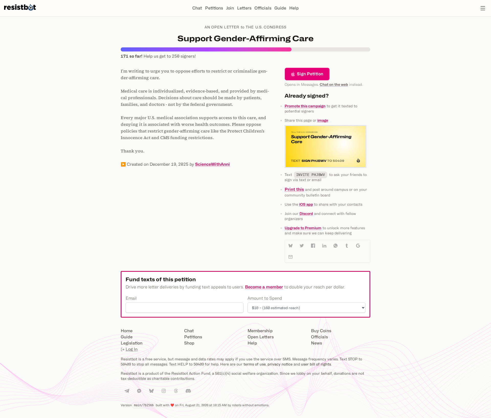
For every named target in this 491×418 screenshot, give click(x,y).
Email (131, 298)
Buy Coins (321, 330)
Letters (244, 8)
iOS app (306, 204)
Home (126, 330)
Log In (132, 349)
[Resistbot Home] (20, 12)
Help (294, 8)
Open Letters (261, 337)
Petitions (214, 8)
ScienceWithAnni (212, 164)
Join (230, 8)
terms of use (254, 364)
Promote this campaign (305, 106)
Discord (306, 213)
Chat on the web (334, 84)
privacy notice (280, 364)
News (316, 343)
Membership (260, 330)
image (322, 120)
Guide (280, 8)
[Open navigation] (483, 8)
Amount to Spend (265, 298)
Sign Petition (310, 73)
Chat (197, 8)
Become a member (264, 287)
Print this (294, 189)
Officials (262, 8)
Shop (189, 343)
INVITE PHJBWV (310, 175)
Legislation (131, 343)
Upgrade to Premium (303, 228)
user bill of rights (316, 364)
